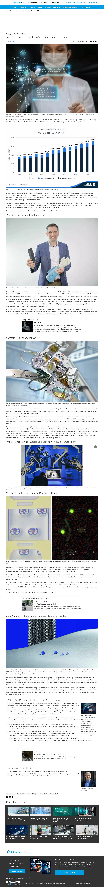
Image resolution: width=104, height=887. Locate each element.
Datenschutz (30, 883)
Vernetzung (48, 7)
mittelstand (31, 793)
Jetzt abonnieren (17, 871)
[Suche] (62, 2)
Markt (14, 7)
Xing (27, 878)
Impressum (36, 883)
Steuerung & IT (57, 7)
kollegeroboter (21, 793)
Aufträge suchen (54, 2)
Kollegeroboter (23, 7)
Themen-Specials (85, 7)
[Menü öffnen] (9, 2)
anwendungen (54, 793)
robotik (46, 793)
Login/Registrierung (91, 2)
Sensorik (40, 7)
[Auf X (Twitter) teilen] (94, 42)
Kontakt (63, 883)
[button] (9, 833)
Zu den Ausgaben (69, 872)
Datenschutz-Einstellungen (54, 883)
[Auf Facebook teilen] (91, 42)
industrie (39, 793)
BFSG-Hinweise (43, 883)
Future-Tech (32, 7)
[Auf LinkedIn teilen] (96, 42)
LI (29, 878)
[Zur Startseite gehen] (19, 3)
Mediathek (44, 2)
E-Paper (68, 2)
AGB (26, 883)
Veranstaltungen (32, 2)
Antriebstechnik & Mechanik (70, 7)
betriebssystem (11, 793)
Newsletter (78, 2)
